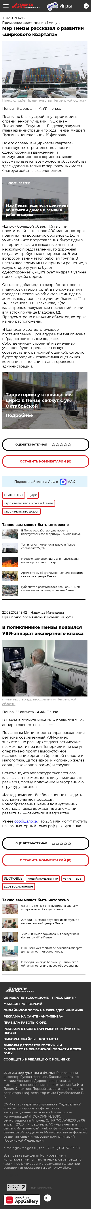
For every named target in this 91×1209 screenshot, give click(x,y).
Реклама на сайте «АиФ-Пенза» (33, 1016)
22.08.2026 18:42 (14, 613)
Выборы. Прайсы (20, 1039)
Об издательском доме (26, 998)
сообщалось (25, 821)
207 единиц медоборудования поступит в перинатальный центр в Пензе (50, 921)
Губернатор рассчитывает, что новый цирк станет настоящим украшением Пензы (50, 588)
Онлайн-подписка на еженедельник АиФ (43, 1010)
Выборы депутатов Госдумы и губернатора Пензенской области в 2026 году (42, 1049)
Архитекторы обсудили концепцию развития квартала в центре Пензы (52, 574)
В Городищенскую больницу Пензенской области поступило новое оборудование (49, 963)
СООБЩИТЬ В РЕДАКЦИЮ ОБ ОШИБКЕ (37, 1059)
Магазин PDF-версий (23, 1004)
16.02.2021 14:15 (13, 18)
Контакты (48, 1039)
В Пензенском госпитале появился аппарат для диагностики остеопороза (51, 949)
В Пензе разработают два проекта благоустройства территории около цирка (51, 532)
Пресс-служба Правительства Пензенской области (44, 100)
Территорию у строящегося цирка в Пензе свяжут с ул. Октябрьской (39, 400)
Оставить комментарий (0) (45, 461)
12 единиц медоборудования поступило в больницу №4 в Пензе (50, 935)
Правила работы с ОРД (25, 1023)
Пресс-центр (64, 998)
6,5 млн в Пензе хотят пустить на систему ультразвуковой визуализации (49, 907)
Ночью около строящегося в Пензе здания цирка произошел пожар (50, 560)
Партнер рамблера (41, 1187)
